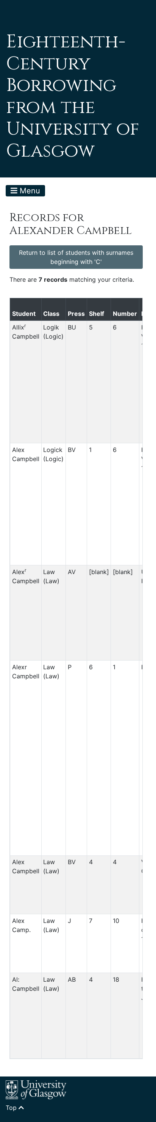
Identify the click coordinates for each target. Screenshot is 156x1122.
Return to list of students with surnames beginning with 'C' (76, 257)
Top (12, 1107)
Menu (28, 190)
